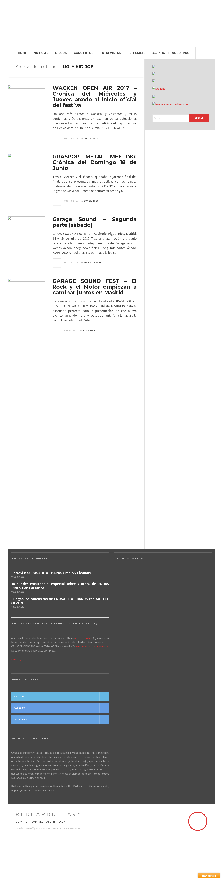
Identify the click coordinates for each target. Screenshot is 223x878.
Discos (61, 53)
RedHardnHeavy (49, 814)
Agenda (158, 53)
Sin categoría (93, 263)
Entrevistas (110, 53)
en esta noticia (84, 638)
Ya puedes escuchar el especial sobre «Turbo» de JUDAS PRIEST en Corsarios (60, 586)
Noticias (41, 53)
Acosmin (76, 828)
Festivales (90, 330)
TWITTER (19, 697)
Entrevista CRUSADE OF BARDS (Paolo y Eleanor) (51, 573)
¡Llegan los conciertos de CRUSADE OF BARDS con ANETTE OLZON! (60, 601)
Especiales (136, 53)
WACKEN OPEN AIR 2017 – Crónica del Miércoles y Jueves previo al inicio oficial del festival (95, 96)
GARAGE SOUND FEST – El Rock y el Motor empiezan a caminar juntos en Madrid (95, 287)
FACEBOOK (20, 708)
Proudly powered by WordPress (31, 828)
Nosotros (180, 53)
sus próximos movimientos (92, 646)
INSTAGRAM (20, 719)
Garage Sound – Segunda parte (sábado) (95, 222)
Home (22, 53)
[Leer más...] (57, 138)
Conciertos (83, 53)
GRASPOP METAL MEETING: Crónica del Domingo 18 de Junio (95, 162)
